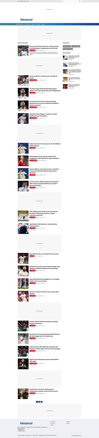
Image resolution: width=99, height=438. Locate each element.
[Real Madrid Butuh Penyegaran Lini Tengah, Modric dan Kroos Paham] (23, 283)
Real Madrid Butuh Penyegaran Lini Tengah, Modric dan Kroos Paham (45, 280)
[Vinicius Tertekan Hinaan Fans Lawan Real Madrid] (23, 296)
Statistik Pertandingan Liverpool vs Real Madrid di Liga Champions (43, 115)
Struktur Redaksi (21, 435)
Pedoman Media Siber (51, 435)
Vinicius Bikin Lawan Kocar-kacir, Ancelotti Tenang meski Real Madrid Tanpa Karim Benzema (44, 171)
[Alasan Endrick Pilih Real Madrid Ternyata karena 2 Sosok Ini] (23, 326)
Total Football (20, 24)
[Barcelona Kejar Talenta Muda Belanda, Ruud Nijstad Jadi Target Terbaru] (65, 86)
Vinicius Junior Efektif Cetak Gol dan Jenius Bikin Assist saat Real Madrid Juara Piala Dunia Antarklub (44, 183)
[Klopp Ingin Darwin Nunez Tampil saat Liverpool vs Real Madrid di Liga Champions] (23, 160)
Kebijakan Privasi (42, 435)
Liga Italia (32, 256)
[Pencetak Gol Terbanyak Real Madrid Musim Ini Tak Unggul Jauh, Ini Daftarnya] (23, 338)
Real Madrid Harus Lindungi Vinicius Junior (44, 254)
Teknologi (38, 24)
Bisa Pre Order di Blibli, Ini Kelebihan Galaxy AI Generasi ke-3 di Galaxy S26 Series (74, 64)
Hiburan (43, 24)
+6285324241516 (21, 431)
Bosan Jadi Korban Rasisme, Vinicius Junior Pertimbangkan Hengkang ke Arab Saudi (44, 47)
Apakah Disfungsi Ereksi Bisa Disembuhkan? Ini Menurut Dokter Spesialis (74, 57)
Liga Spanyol (32, 50)
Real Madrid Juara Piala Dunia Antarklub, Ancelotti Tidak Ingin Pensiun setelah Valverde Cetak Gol (44, 213)
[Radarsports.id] (26, 19)
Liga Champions (33, 80)
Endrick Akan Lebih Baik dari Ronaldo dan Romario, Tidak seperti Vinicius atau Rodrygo (45, 348)
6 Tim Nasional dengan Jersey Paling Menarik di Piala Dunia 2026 (74, 78)
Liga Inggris (32, 393)
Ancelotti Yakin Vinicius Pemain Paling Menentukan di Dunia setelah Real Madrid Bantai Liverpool (44, 103)
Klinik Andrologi (75, 46)
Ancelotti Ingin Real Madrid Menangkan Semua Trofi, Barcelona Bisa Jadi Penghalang (45, 90)
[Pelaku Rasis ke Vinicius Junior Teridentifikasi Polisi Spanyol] (23, 148)
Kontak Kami (35, 435)
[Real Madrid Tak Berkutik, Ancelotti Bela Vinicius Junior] (23, 228)
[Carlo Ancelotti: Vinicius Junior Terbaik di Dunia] (23, 80)
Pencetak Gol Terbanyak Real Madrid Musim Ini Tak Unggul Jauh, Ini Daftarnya (45, 335)
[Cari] (80, 1)
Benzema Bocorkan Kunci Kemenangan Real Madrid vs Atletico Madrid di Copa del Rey (45, 267)
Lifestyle (32, 24)
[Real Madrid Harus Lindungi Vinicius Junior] (23, 258)
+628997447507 (21, 429)
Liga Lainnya (32, 187)
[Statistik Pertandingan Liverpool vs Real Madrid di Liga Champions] (23, 118)
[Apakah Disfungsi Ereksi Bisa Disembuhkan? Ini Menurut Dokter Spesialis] (65, 57)
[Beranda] (16, 24)
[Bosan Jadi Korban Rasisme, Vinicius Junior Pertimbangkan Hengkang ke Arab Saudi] (23, 50)
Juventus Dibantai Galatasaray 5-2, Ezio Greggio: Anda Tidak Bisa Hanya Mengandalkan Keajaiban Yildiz (74, 71)
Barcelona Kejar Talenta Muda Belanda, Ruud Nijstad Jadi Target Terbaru (74, 85)
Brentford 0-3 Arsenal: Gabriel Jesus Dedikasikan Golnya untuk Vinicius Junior (44, 390)
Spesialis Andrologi (68, 49)
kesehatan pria (67, 46)
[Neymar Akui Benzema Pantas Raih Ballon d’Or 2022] (23, 363)
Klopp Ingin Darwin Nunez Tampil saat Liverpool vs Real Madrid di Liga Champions (44, 157)
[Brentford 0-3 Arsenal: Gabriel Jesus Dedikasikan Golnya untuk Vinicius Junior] (23, 393)
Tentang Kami (29, 435)
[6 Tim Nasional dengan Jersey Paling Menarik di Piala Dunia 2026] (65, 79)
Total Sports (27, 24)
